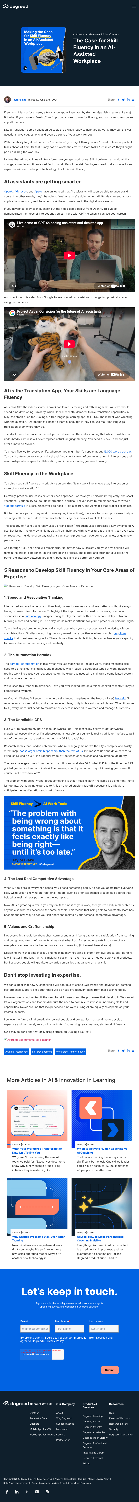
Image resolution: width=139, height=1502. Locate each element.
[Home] (15, 6)
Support (34, 1423)
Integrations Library (93, 1452)
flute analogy (33, 616)
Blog (111, 1412)
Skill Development (42, 1051)
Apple (38, 191)
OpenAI (8, 191)
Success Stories (65, 1423)
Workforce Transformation (70, 1051)
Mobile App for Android (42, 1434)
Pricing (86, 1463)
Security (113, 1429)
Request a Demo (39, 1418)
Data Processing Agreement (16, 1483)
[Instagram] (47, 1491)
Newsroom (62, 1429)
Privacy (58, 1479)
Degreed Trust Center (121, 1434)
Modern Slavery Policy (99, 1479)
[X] (123, 100)
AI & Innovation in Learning (85, 34)
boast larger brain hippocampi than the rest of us (51, 751)
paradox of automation (24, 663)
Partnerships (63, 1439)
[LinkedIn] (128, 100)
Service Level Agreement (79, 1483)
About (59, 1412)
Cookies (82, 1479)
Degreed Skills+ (91, 1421)
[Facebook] (119, 100)
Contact (34, 1412)
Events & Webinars (119, 1418)
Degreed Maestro (92, 1426)
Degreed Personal (93, 1458)
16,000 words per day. (118, 451)
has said (120, 698)
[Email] (133, 100)
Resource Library (118, 1423)
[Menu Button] (134, 6)
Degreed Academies (94, 1432)
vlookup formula (14, 505)
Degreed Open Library (95, 1437)
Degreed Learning (93, 1416)
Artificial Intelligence (16, 1051)
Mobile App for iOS (40, 1429)
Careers (60, 1434)
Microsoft (21, 191)
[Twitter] (27, 1491)
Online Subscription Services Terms (48, 1483)
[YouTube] (37, 1491)
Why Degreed (64, 1418)
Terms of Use (70, 1479)
